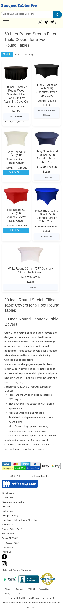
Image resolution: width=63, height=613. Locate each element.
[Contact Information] (46, 23)
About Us (7, 552)
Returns (6, 506)
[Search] (57, 14)
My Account (9, 497)
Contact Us (8, 547)
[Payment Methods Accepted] (31, 469)
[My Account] (40, 23)
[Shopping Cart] (52, 23)
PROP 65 (31, 589)
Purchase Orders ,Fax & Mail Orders (21, 520)
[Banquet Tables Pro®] (19, 5)
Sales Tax (8, 511)
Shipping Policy (10, 515)
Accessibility (44, 589)
